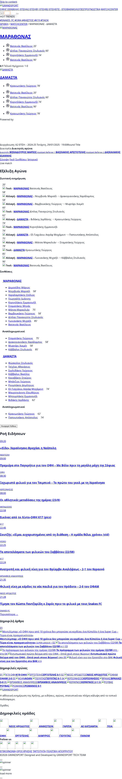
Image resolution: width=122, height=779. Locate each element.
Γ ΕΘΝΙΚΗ (11, 9)
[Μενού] (17, 13)
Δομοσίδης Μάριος (19, 287)
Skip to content (8, 1)
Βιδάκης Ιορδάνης (18, 400)
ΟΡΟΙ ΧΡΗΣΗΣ (24, 751)
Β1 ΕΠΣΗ (41, 9)
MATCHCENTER (18, 24)
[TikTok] (34, 747)
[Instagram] (11, 747)
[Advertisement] (61, 141)
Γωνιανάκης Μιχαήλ (19, 321)
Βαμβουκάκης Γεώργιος (21, 313)
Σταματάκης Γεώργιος (20, 338)
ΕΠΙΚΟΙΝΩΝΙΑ (8, 751)
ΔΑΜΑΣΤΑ (8, 77)
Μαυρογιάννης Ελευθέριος (23, 392)
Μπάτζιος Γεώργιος (19, 381)
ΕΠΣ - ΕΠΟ (61, 9)
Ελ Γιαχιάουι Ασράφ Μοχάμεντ (25, 389)
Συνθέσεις (21, 159)
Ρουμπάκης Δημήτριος (21, 385)
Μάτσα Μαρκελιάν (19, 309)
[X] (27, 747)
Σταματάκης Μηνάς (19, 306)
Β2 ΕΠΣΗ (50, 9)
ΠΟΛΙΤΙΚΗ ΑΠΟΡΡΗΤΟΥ (59, 751)
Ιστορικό (33, 159)
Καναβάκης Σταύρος (19, 377)
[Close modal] (1, 759)
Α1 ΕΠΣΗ (21, 9)
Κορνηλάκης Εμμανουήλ (24, 55)
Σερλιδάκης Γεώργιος (20, 370)
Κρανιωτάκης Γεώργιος (23, 85)
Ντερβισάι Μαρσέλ (19, 291)
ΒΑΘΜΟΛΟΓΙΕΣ (75, 9)
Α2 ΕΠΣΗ (31, 9)
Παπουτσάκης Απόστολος (23, 417)
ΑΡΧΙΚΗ (4, 24)
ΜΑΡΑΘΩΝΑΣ (15, 36)
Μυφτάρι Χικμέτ (17, 345)
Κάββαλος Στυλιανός (20, 349)
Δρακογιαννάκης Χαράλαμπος (25, 342)
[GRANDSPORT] (9, 5)
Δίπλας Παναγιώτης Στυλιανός (27, 50)
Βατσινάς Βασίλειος (21, 46)
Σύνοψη (4, 159)
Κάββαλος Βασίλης (19, 374)
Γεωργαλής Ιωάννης (19, 298)
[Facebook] (4, 747)
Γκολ (12, 159)
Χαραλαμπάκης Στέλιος (21, 295)
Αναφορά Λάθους (8, 426)
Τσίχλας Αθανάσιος (19, 366)
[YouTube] (19, 747)
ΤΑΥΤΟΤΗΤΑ (39, 751)
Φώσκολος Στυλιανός (20, 363)
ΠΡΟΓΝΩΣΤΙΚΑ (92, 9)
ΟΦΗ (3, 9)
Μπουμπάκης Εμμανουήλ (22, 396)
